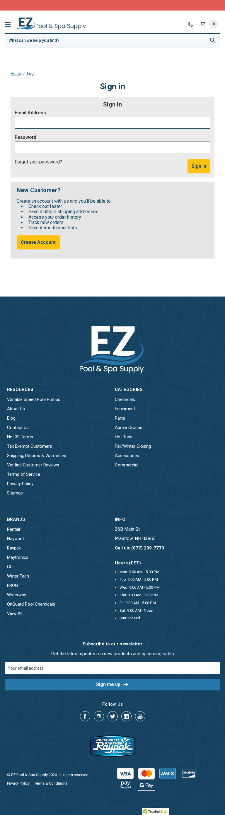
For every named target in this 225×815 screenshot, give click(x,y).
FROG (12, 585)
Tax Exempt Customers (29, 446)
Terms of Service (23, 474)
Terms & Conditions (50, 783)
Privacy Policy (20, 483)
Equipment (125, 408)
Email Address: (31, 113)
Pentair (14, 529)
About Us (16, 408)
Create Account (38, 242)
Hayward (15, 538)
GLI (10, 566)
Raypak (14, 548)
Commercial (126, 465)
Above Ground (128, 427)
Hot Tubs (123, 437)
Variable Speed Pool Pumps (33, 399)
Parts (120, 418)
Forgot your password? (38, 162)
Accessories (127, 455)
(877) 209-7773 (134, 5)
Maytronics (17, 557)
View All (14, 613)
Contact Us (18, 427)
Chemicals (125, 399)
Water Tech (18, 576)
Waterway (16, 594)
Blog (11, 418)
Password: (26, 137)
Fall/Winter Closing (133, 446)
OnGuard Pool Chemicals (31, 604)
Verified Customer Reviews (33, 465)
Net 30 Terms (20, 437)
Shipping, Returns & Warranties (36, 455)
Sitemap (15, 493)
